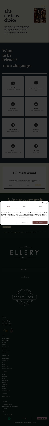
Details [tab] (24, 206)
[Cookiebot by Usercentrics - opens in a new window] (42, 203)
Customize (23, 222)
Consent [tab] (8, 206)
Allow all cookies (40, 222)
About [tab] (40, 206)
